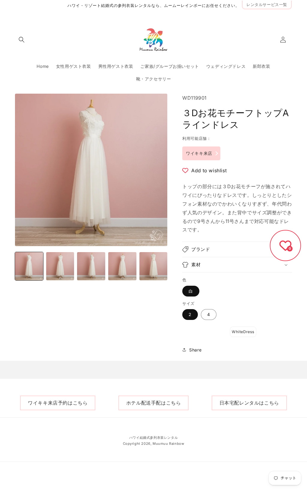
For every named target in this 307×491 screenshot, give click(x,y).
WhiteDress (243, 332)
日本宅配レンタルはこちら (249, 403)
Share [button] (195, 349)
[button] (21, 39)
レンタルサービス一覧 (266, 4)
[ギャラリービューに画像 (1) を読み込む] (29, 266)
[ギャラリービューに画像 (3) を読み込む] (91, 266)
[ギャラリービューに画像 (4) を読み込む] (122, 266)
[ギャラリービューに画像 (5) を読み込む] (153, 266)
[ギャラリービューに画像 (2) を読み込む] (60, 266)
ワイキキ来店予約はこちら (58, 403)
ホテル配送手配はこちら (153, 403)
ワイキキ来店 (199, 153)
